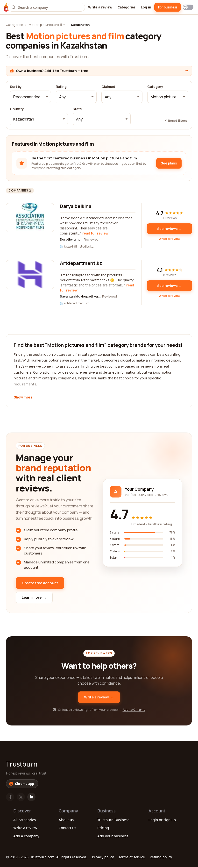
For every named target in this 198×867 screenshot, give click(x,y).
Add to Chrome (134, 709)
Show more (23, 397)
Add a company (26, 835)
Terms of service (132, 857)
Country (17, 109)
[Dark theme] (188, 7)
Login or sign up (162, 819)
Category (155, 87)
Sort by (16, 87)
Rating (61, 87)
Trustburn (21, 763)
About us (66, 819)
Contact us (67, 827)
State (77, 109)
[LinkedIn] (31, 797)
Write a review (100, 7)
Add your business (112, 835)
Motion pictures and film (47, 24)
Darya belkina (76, 206)
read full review (95, 233)
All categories (24, 819)
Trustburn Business (113, 819)
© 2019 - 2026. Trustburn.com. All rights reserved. (46, 857)
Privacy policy (103, 857)
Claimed (108, 87)
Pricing (103, 827)
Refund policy (161, 857)
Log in (146, 7)
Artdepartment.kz (81, 263)
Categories (126, 7)
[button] (30, 97)
